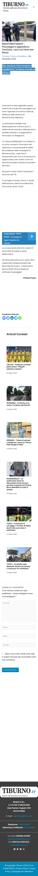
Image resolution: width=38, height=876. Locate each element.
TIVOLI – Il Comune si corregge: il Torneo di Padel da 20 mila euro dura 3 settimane (19, 527)
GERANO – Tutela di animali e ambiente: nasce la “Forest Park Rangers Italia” (19, 442)
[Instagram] (24, 849)
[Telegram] (16, 318)
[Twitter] (8, 318)
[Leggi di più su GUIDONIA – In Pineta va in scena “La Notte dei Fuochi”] (19, 393)
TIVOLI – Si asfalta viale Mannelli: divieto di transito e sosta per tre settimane (18, 566)
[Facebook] (4, 318)
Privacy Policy (22, 868)
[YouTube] (20, 849)
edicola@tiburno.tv (19, 845)
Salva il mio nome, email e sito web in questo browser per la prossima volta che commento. (19, 657)
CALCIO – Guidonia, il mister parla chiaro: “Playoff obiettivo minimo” (19, 367)
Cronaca (5, 56)
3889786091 (24, 824)
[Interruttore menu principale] (33, 7)
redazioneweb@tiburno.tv (19, 839)
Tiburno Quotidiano (18, 56)
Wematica (29, 871)
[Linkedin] (12, 318)
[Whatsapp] (20, 318)
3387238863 (29, 827)
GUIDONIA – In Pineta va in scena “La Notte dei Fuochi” (18, 404)
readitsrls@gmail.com (22, 816)
